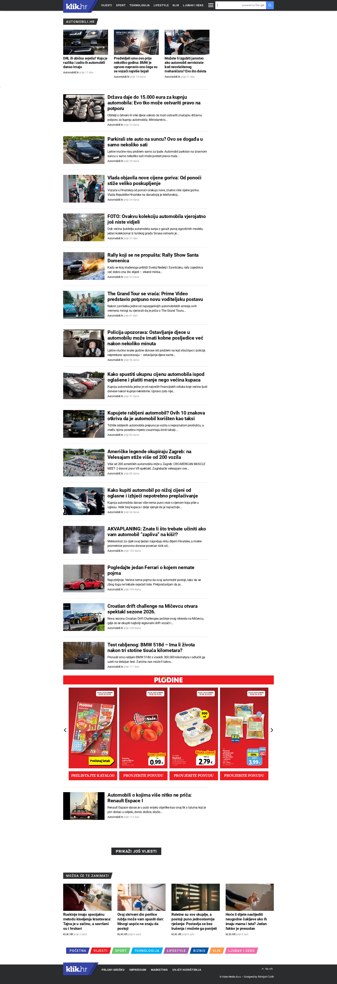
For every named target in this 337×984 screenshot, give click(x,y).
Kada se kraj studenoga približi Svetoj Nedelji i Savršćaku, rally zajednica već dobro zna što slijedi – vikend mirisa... (155, 270)
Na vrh (269, 968)
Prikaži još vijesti (136, 851)
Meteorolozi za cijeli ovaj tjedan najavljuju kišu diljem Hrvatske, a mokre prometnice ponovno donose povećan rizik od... (154, 543)
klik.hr (76, 6)
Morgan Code (266, 976)
